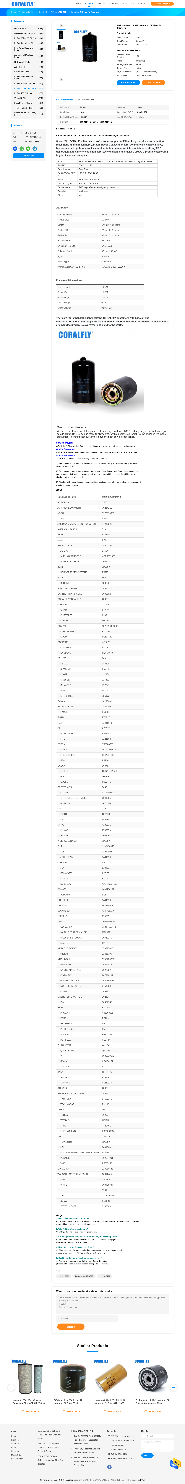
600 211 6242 (64, 1276)
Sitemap (15, 1451)
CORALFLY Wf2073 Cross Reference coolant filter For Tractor (50, 1460)
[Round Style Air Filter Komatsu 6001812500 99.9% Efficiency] (112, 1378)
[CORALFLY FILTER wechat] (28, 148)
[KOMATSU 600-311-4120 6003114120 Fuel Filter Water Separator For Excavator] (30, 1378)
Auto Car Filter (28, 67)
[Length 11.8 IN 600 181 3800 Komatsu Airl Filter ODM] (153, 1378)
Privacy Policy (17, 1459)
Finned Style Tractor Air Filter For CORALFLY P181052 (87, 1451)
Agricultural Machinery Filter (28, 56)
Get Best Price (128, 82)
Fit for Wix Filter (28, 72)
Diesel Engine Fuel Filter (28, 33)
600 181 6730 (105, 1276)
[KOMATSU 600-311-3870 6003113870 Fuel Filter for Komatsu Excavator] (71, 1378)
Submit (70, 1326)
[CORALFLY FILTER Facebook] (109, 1467)
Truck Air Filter (28, 98)
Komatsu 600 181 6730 (84, 1276)
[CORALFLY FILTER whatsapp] (22, 148)
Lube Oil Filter (28, 29)
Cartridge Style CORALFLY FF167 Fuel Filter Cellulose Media (49, 1435)
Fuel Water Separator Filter (28, 49)
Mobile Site (16, 1455)
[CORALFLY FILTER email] (15, 148)
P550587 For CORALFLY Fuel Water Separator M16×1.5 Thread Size (86, 1461)
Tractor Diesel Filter (28, 108)
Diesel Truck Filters (28, 103)
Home (13, 1436)
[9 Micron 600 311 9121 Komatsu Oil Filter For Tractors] (90, 47)
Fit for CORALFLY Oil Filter (28, 38)
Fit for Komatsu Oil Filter (28, 88)
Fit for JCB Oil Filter (28, 93)
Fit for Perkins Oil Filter (28, 84)
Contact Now (28, 156)
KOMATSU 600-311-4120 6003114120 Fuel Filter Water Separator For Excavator (27, 1403)
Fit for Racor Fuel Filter (28, 43)
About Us (15, 1444)
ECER (142, 1480)
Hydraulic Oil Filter (28, 62)
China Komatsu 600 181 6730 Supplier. (57, 1480)
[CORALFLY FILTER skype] (35, 148)
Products (15, 1440)
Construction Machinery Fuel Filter (28, 114)
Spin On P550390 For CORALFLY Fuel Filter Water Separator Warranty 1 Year (87, 1440)
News (13, 1447)
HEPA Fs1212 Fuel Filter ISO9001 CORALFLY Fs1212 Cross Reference (49, 1447)
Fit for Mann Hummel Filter (28, 78)
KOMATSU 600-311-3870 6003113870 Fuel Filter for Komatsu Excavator (67, 1403)
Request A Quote (162, 4)
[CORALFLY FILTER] (23, 4)
